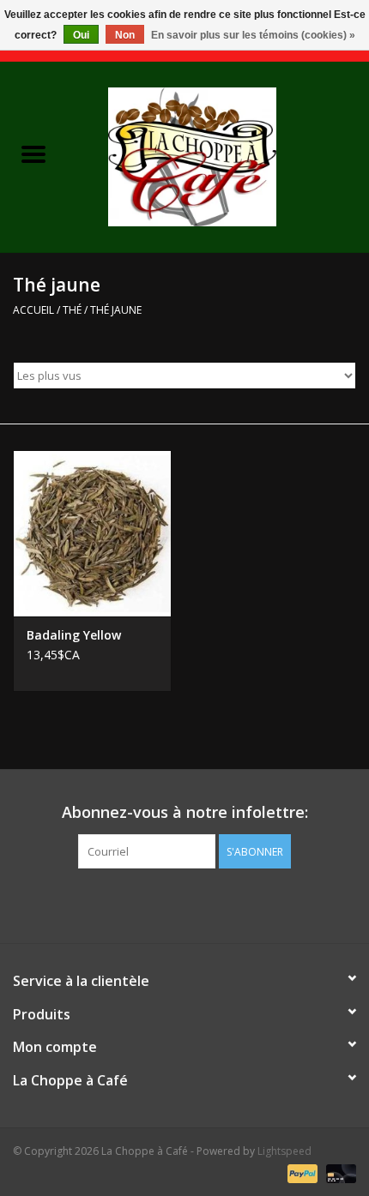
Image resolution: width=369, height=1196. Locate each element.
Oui (81, 35)
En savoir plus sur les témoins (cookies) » (253, 35)
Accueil (33, 310)
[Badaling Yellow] (92, 533)
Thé (72, 310)
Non (125, 35)
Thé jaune (116, 310)
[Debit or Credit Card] (338, 1172)
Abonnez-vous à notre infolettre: (185, 812)
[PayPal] (300, 1172)
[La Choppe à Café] (218, 155)
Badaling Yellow (74, 635)
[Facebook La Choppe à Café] (184, 903)
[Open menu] (33, 153)
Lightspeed (284, 1151)
